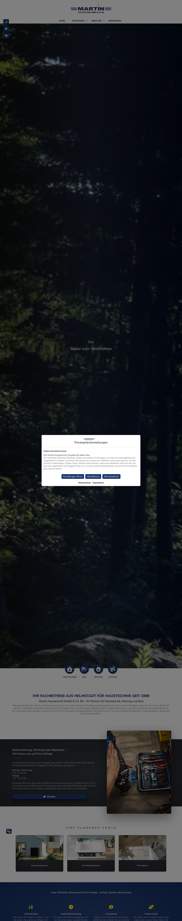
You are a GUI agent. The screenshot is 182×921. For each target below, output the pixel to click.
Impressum (98, 482)
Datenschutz (84, 482)
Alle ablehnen (93, 476)
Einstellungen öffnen (72, 476)
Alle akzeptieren (111, 476)
